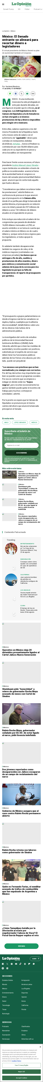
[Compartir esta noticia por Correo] (27, 93)
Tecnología (6, 1005)
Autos (24, 1001)
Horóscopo (6, 1039)
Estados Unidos (7, 980)
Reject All (21, 1071)
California (24, 574)
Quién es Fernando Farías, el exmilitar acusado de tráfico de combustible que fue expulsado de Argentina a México (21, 890)
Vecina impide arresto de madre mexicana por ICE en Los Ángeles (28, 595)
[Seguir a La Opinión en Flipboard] (29, 964)
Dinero (4, 997)
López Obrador (20, 422)
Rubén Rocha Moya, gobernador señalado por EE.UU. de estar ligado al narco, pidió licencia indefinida (28, 505)
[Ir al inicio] (11, 959)
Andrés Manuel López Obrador (25, 165)
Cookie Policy (16, 1061)
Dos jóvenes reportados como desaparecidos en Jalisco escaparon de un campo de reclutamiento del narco (29, 520)
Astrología (5, 1014)
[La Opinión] (21, 4)
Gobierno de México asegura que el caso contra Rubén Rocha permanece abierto (21, 813)
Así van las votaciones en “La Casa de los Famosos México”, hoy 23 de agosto (28, 549)
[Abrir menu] (3, 4)
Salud (4, 1001)
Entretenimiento (27, 544)
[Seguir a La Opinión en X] (7, 964)
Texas (4, 1009)
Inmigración (25, 559)
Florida (24, 1009)
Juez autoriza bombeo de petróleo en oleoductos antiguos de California (29, 580)
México (13, 31)
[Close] (40, 1046)
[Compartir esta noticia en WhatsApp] (10, 93)
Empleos (25, 1031)
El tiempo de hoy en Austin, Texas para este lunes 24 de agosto (28, 610)
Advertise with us (28, 1039)
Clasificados (26, 1026)
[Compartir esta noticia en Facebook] (15, 93)
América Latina (27, 984)
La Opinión (5, 31)
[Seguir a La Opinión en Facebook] (3, 964)
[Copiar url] (33, 93)
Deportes (25, 993)
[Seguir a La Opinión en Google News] (25, 964)
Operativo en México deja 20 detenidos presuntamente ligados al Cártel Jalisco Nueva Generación (29, 477)
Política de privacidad (10, 460)
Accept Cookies (21, 1078)
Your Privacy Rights (21, 1065)
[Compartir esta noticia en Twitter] (21, 93)
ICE (19, 9)
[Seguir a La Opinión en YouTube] (16, 964)
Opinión (24, 997)
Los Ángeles (25, 590)
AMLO (6, 422)
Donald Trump (8, 9)
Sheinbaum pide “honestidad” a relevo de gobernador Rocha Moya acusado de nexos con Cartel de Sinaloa (27, 490)
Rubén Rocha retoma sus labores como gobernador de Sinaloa (19, 851)
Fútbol (27, 9)
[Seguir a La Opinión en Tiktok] (20, 964)
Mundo (4, 984)
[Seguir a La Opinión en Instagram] (11, 964)
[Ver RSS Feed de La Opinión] (7, 968)
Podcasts (5, 1026)
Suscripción (6, 1035)
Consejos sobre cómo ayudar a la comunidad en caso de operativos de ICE (28, 565)
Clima (22, 605)
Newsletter (6, 1031)
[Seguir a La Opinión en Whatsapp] (34, 964)
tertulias (16, 144)
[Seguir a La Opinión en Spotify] (3, 968)
